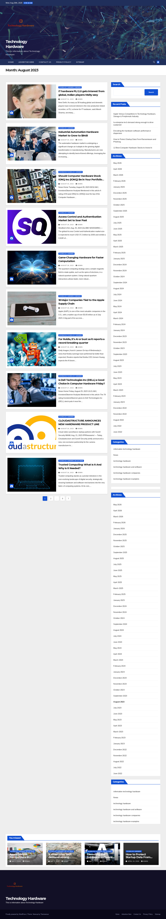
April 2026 (117, 169)
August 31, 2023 (67, 99)
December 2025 (120, 193)
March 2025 (118, 247)
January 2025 (119, 259)
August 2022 (118, 420)
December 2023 (120, 336)
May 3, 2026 (16, 861)
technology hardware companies (70, 87)
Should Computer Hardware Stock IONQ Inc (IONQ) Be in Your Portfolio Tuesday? (80, 179)
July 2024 (117, 294)
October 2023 (118, 348)
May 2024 (117, 306)
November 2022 (120, 414)
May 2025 (117, 235)
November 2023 (120, 342)
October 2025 (118, 205)
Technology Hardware (26, 898)
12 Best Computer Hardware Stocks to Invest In (132, 148)
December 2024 (120, 265)
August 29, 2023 (67, 224)
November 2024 (120, 271)
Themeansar (45, 914)
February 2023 (119, 396)
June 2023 (117, 372)
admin (80, 99)
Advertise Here (26, 62)
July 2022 (117, 426)
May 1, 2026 (94, 861)
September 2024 (120, 283)
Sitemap (80, 62)
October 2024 (118, 277)
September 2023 (120, 354)
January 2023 (119, 402)
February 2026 (119, 181)
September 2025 (120, 211)
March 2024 (118, 318)
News (115, 455)
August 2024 (118, 288)
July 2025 (117, 223)
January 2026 (119, 187)
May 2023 (117, 378)
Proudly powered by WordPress (16, 914)
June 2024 (117, 300)
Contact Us (45, 62)
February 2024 (119, 324)
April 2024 (117, 312)
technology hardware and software (71, 460)
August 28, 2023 (67, 265)
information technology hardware (70, 172)
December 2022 (120, 408)
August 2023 (118, 360)
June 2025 (117, 229)
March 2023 (118, 390)
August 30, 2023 (67, 140)
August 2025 (118, 217)
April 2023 (117, 384)
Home (11, 62)
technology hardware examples (126, 479)
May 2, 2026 (55, 861)
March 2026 (118, 175)
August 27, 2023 (67, 388)
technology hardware (66, 128)
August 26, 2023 (67, 428)
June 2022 (117, 432)
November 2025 (120, 199)
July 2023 (117, 366)
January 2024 (119, 330)
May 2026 (117, 163)
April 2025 (117, 241)
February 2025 (119, 253)
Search (116, 84)
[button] (154, 62)
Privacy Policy (63, 62)
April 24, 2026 (134, 861)
